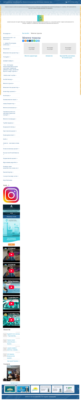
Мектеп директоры (31, 56)
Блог (51, 2)
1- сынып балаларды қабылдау (9, 43)
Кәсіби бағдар (7, 79)
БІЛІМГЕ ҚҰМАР (8, 61)
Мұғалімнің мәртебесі (10, 162)
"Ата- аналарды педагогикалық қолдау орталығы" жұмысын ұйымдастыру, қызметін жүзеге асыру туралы (10, 68)
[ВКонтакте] (23, 41)
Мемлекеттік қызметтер (29, 2)
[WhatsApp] (34, 41)
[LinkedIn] (32, 41)
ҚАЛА (5, 139)
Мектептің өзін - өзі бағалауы (9, 38)
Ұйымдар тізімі (11, 216)
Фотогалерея (40, 2)
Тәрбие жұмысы (8, 123)
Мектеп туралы (8, 83)
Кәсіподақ (6, 95)
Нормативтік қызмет (10, 158)
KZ (68, 2)
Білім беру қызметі (9, 91)
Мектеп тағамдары (9, 119)
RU (70, 2)
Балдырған (6, 33)
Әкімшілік (49, 56)
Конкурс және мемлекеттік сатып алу (10, 167)
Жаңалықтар (8, 2)
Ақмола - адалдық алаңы (11, 143)
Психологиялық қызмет (10, 148)
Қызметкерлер (8, 172)
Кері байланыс (7, 180)
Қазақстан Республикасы (11, 153)
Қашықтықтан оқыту (10, 99)
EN (72, 2)
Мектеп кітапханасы (9, 107)
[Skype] (36, 41)
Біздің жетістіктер (9, 127)
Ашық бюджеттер (17, 2)
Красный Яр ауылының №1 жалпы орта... (67, 57)
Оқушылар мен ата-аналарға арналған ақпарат (9, 113)
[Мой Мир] (28, 41)
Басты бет (25, 33)
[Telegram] (39, 41)
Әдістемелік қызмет (9, 131)
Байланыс (46, 2)
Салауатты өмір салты (10, 176)
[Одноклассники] (25, 41)
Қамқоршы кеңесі (8, 135)
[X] (30, 41)
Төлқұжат (6, 57)
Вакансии (6, 49)
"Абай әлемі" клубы (9, 75)
